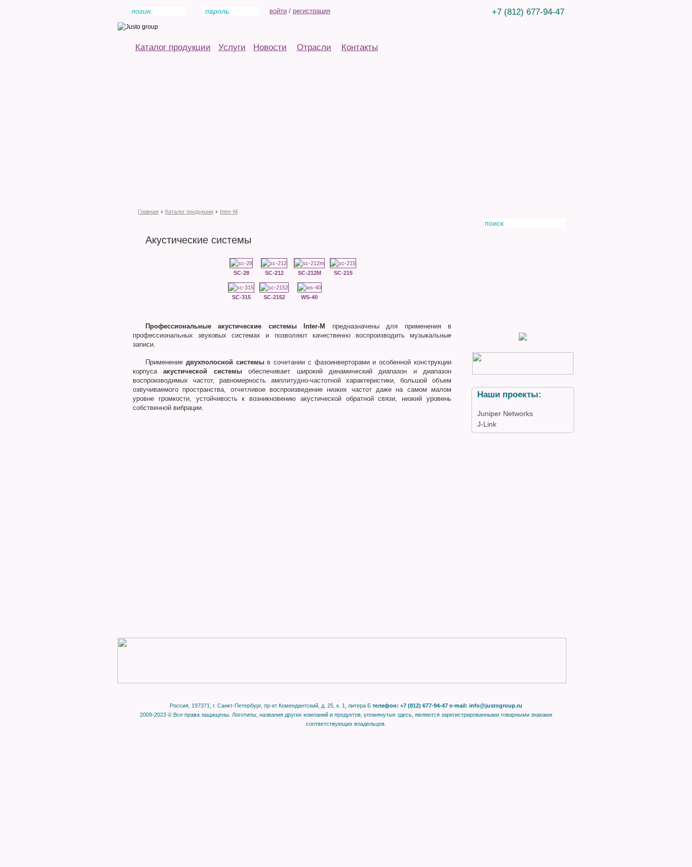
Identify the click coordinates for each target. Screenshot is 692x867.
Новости (270, 47)
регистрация (311, 11)
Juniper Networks (505, 413)
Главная (148, 212)
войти (278, 11)
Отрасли (314, 47)
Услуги (232, 47)
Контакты (359, 47)
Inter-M (229, 212)
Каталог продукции (173, 47)
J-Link (486, 424)
